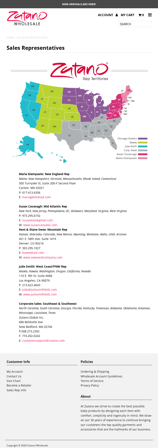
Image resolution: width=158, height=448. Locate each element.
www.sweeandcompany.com (42, 257)
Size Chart (14, 381)
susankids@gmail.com (37, 220)
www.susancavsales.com (40, 225)
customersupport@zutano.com (43, 341)
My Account (15, 371)
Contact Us (14, 376)
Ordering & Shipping (95, 371)
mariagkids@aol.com (36, 197)
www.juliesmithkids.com (40, 294)
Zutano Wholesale (37, 445)
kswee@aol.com (33, 253)
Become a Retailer (19, 385)
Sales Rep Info (16, 390)
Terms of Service (92, 381)
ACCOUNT (106, 15)
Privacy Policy (90, 385)
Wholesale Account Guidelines (101, 376)
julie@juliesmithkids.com (39, 290)
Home (10, 37)
